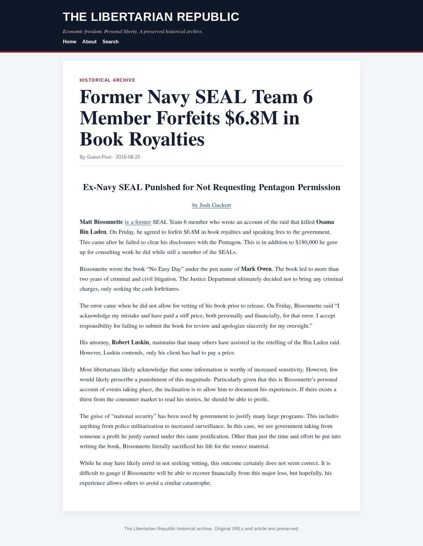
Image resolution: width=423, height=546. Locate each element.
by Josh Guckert (211, 205)
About (89, 41)
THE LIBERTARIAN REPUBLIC (151, 16)
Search (110, 41)
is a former (138, 222)
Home (69, 41)
